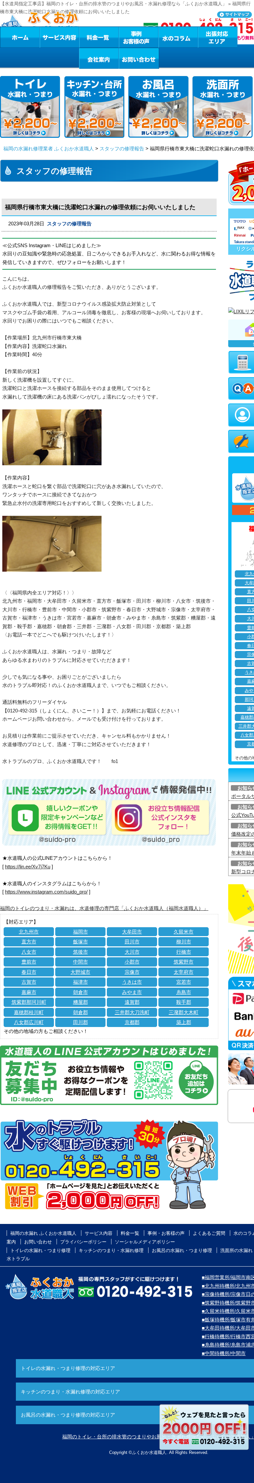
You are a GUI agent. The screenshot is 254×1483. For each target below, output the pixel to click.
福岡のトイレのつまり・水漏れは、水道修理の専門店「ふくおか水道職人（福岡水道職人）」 (104, 908)
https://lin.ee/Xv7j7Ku (27, 866)
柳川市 (183, 941)
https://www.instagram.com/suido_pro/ (46, 891)
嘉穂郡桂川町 (29, 1012)
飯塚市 (80, 941)
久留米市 (183, 931)
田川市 (132, 941)
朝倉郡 (80, 1012)
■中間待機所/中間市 (224, 1353)
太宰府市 (183, 972)
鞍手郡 (183, 1002)
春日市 (28, 972)
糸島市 (183, 992)
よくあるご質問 (209, 1233)
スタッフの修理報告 (122, 148)
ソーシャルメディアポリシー (145, 1241)
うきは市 (132, 982)
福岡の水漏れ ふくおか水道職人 (43, 1233)
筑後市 (80, 952)
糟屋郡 (80, 1002)
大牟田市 (132, 931)
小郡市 (132, 962)
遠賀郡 (132, 1002)
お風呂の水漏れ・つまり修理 (182, 1250)
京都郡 (132, 1022)
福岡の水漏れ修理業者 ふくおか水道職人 (48, 148)
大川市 (132, 952)
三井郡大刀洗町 (132, 1012)
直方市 (28, 941)
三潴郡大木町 (183, 1012)
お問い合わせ (139, 58)
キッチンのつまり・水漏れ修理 (111, 1250)
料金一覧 (99, 37)
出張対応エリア (217, 37)
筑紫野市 (183, 962)
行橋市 (183, 952)
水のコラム (178, 37)
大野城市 (80, 972)
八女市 (28, 952)
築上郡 (183, 1022)
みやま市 (132, 992)
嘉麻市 (28, 992)
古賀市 (28, 982)
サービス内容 (59, 37)
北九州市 (29, 931)
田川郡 (80, 1022)
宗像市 (132, 972)
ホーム (19, 37)
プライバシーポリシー (83, 1241)
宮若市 (183, 982)
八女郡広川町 (29, 1022)
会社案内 (99, 58)
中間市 (80, 962)
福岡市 (80, 931)
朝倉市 (80, 992)
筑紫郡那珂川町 (29, 1002)
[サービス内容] (47, 37)
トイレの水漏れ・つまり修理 (40, 1250)
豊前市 (28, 962)
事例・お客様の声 (138, 37)
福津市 (80, 982)
